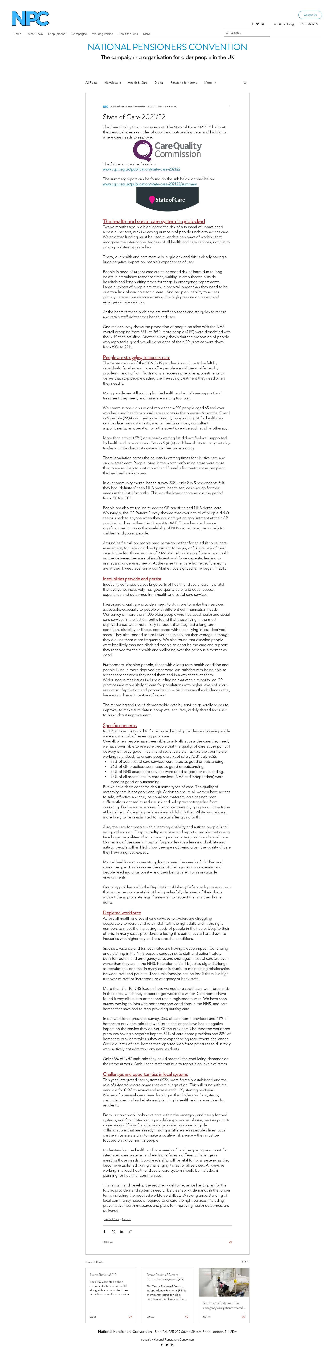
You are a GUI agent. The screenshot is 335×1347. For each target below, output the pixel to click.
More (208, 83)
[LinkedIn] (263, 24)
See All (246, 1261)
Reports (126, 1219)
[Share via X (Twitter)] (113, 1231)
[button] (245, 82)
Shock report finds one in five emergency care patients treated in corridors (223, 1305)
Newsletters (112, 83)
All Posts (91, 83)
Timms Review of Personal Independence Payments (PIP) (165, 1277)
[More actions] (230, 106)
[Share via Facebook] (104, 1231)
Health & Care (138, 83)
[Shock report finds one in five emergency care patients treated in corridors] (224, 1282)
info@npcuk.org (284, 24)
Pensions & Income (183, 83)
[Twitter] (257, 24)
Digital (159, 83)
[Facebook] (252, 24)
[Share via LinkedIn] (121, 1231)
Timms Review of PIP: (103, 1274)
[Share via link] (130, 1231)
